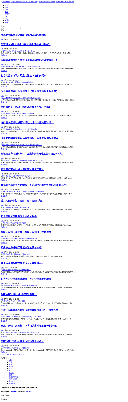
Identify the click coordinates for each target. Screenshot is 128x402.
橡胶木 (7, 20)
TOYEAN (28, 391)
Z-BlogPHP (13, 391)
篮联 (6, 7)
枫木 (6, 12)
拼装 (6, 10)
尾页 (22, 354)
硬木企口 (12, 381)
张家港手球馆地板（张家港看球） (19, 294)
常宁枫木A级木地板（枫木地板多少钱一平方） (25, 44)
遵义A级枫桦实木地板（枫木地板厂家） (22, 200)
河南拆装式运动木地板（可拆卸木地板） (22, 341)
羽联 (6, 22)
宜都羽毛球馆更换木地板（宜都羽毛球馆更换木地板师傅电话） (34, 185)
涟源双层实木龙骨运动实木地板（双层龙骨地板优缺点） (31, 138)
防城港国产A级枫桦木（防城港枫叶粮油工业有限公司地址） (33, 153)
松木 (6, 18)
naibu (2, 39)
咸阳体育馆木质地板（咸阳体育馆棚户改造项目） (27, 232)
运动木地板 (13, 379)
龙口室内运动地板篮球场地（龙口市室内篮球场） (27, 122)
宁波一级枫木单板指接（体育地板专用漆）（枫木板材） (31, 310)
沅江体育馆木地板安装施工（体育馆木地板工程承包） (29, 91)
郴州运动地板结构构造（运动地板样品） (22, 263)
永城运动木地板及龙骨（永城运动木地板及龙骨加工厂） (31, 60)
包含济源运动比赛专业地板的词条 (19, 216)
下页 (18, 354)
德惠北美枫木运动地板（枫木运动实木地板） (25, 35)
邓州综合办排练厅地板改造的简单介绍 (21, 247)
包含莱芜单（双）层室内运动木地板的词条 (23, 75)
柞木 (6, 16)
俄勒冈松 (12, 383)
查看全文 (4, 55)
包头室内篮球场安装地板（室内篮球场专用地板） (27, 278)
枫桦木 (7, 14)
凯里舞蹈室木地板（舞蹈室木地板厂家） (22, 169)
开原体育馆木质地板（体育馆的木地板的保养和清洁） (29, 325)
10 (16, 354)
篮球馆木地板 (13, 377)
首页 (6, 5)
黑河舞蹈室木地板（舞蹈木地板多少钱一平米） (26, 107)
